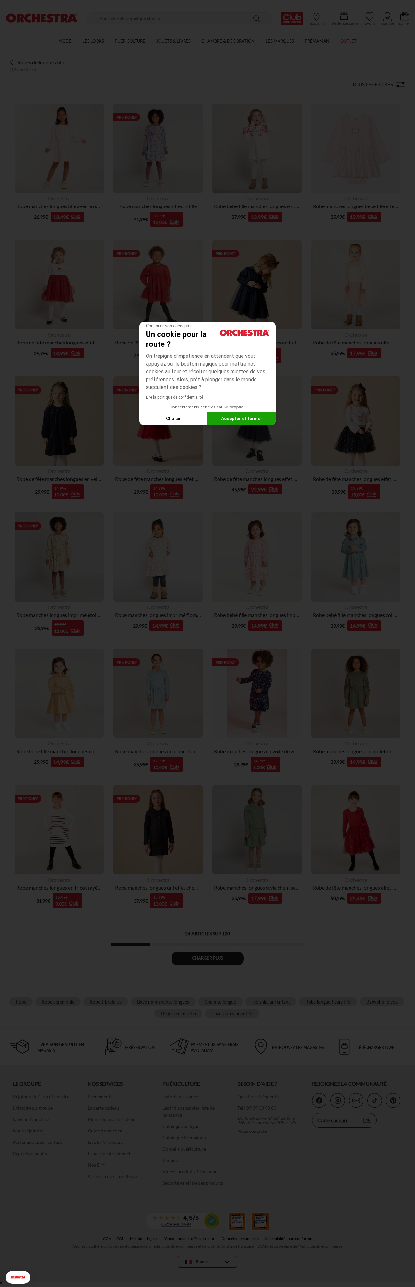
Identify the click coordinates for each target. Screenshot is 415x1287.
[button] (18, 1277)
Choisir (173, 418)
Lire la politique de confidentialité (174, 397)
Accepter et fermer (241, 418)
